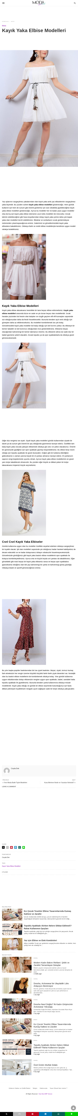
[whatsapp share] (19, 847)
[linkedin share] (15, 847)
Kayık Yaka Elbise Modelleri (11, 866)
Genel (36, 958)
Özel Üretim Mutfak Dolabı (46, 1065)
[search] (75, 3)
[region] (39, 12)
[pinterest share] (11, 847)
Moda (13, 21)
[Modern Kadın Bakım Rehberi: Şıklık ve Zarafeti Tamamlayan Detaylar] (17, 965)
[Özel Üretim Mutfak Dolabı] (17, 1067)
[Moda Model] (39, 3)
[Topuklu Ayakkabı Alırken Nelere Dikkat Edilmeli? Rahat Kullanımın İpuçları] (12, 929)
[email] (19, 1114)
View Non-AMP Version (45, 1094)
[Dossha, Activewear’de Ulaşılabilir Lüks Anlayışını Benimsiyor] (17, 986)
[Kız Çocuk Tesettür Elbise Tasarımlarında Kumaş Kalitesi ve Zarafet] (12, 915)
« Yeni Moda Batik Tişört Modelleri (15, 782)
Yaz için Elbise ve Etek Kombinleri (40, 940)
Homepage (5, 21)
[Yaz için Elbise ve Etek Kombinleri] (12, 944)
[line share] (23, 847)
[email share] (7, 847)
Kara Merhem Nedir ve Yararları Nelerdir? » (59, 782)
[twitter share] (3, 847)
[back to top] (73, 1107)
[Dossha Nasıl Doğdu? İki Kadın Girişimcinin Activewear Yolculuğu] (17, 1006)
